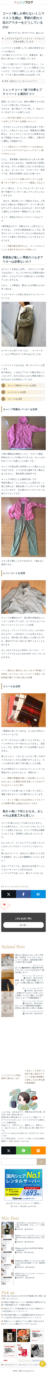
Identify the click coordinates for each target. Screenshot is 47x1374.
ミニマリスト (23, 886)
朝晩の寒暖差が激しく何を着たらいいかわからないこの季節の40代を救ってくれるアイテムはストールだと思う (23, 781)
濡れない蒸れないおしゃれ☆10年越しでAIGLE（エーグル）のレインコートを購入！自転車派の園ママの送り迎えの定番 (23, 674)
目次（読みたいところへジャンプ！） (21, 81)
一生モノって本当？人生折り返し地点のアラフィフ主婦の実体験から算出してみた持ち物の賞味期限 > (35, 1076)
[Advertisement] (23, 1035)
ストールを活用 (15, 398)
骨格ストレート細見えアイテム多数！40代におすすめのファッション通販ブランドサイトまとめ (22, 1322)
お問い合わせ (14, 1141)
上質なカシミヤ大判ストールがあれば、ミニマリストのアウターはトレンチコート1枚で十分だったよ (23, 150)
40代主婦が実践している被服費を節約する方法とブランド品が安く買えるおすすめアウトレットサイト (22, 1316)
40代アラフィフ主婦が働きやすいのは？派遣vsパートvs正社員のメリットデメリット (22, 1309)
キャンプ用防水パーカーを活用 (22, 385)
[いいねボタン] (4, 904)
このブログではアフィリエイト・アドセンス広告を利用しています (25, 40)
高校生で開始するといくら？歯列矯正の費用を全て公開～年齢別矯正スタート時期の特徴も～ (23, 1303)
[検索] (41, 1162)
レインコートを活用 (17, 392)
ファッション (9, 886)
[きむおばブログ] (23, 2)
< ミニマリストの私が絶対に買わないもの (11, 1077)
